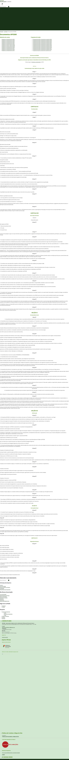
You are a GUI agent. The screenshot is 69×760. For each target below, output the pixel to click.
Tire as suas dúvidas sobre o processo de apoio (11, 752)
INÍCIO (3, 10)
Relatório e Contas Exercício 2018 (8, 47)
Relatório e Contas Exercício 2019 (8, 46)
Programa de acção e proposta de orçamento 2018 (42, 47)
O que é (1, 585)
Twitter (3, 607)
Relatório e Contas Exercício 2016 (8, 49)
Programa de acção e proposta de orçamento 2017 (42, 48)
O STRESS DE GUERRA (6, 19)
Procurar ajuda (7, 22)
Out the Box (6, 759)
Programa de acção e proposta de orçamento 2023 (42, 41)
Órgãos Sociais (7, 15)
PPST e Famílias (7, 23)
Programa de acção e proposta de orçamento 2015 (42, 50)
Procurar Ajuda (3, 586)
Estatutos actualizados (36, 62)
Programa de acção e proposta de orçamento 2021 (42, 43)
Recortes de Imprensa (8, 614)
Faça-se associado (3, 596)
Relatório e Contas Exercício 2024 (8, 40)
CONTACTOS (4, 29)
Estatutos (2, 598)
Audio (5, 613)
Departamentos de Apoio (8, 14)
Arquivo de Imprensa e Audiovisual (10, 18)
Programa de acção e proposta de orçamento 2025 (42, 39)
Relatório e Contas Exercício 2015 (8, 50)
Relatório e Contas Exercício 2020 (8, 45)
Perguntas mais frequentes (9, 27)
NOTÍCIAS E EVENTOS (6, 28)
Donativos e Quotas (3, 597)
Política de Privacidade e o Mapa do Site (11, 736)
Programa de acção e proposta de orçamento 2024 (42, 40)
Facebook (4, 605)
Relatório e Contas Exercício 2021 (8, 43)
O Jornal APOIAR (7, 16)
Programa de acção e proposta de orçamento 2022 (42, 42)
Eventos (3, 617)
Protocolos (2, 600)
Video (5, 615)
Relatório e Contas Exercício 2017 (8, 48)
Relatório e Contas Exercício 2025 (8, 39)
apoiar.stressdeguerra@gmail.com (8, 627)
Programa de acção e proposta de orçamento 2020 (42, 45)
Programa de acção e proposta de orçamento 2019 (42, 46)
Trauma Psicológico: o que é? (9, 26)
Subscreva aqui (5, 637)
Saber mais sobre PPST (8, 20)
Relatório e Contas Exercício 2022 (8, 42)
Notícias (3, 618)
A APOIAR (4, 12)
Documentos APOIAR (8, 17)
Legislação (6, 24)
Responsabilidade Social (4, 601)
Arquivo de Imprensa (6, 611)
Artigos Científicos (7, 25)
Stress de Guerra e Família (5, 587)
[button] (0, 7)
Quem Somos (6, 13)
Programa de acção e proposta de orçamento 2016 (42, 49)
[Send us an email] (2, 3)
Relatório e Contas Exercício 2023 (8, 41)
